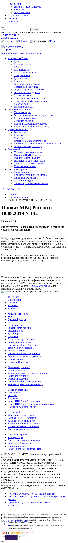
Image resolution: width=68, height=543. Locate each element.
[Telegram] (22, 41)
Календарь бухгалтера (26, 177)
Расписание (20, 132)
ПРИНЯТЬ (11, 537)
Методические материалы (28, 152)
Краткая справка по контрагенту (31, 126)
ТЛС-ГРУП (14, 297)
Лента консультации (25, 118)
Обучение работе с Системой (29, 89)
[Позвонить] (8, 41)
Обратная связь (22, 12)
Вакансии (19, 9)
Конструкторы (22, 103)
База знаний (14, 149)
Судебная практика (24, 121)
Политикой (31, 523)
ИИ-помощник (22, 69)
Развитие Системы (24, 106)
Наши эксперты (22, 112)
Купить (18, 61)
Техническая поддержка (27, 92)
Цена (16, 67)
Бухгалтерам (21, 78)
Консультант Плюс (18, 58)
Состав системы (22, 95)
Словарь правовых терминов (29, 163)
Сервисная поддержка (26, 86)
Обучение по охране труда (28, 146)
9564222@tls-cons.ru (40, 286)
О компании (14, 4)
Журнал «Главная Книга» (27, 157)
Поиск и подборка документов (30, 123)
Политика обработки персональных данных (31, 493)
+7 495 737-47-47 (10, 35)
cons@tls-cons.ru (10, 38)
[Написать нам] (38, 41)
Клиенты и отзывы (18, 15)
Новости (12, 18)
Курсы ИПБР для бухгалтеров (30, 140)
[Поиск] (2, 27)
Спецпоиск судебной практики (31, 101)
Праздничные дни (24, 180)
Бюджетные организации (27, 84)
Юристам (19, 81)
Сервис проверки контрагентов (31, 183)
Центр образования (18, 129)
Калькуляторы (21, 172)
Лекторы (18, 135)
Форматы (19, 138)
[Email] (52, 41)
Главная (12, 194)
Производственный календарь (30, 175)
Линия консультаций (19, 109)
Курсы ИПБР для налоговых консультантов (37, 143)
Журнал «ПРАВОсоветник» (29, 155)
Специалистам (22, 75)
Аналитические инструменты (30, 98)
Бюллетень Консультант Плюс (30, 160)
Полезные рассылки (25, 166)
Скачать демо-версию (25, 72)
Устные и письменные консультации (33, 115)
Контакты (13, 21)
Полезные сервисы (18, 169)
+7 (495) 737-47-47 (11, 188)
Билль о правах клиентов (27, 6)
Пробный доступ (23, 64)
